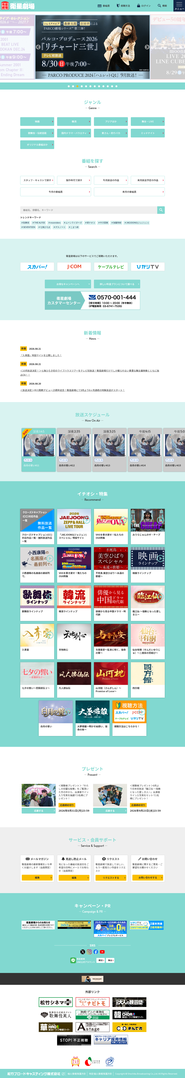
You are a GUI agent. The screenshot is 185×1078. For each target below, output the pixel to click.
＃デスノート (59, 227)
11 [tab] (112, 86)
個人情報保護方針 (76, 1073)
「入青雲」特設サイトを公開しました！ (41, 355)
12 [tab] (116, 86)
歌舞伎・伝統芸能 (37, 133)
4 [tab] (81, 86)
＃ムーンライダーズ (73, 223)
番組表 (106, 5)
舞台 (110, 960)
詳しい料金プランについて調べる (117, 284)
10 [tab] (107, 86)
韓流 (74, 121)
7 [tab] (94, 86)
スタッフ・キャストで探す (37, 180)
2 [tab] (73, 86)
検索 (164, 5)
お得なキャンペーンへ (68, 284)
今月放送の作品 (111, 180)
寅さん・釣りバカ (111, 133)
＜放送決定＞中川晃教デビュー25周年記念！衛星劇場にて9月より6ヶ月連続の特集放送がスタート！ (72, 390)
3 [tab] (77, 86)
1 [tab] (68, 86)
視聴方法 (125, 5)
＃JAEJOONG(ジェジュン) (136, 223)
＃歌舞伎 (25, 223)
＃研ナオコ (90, 223)
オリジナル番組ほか (37, 144)
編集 (37, 877)
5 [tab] (86, 86)
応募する (38, 810)
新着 (23, 348)
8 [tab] (99, 86)
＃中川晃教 (103, 223)
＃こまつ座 (74, 227)
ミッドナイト (148, 133)
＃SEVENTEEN (28, 227)
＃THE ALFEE (38, 223)
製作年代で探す (74, 180)
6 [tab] (90, 86)
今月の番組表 (56, 191)
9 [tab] (103, 86)
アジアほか (111, 121)
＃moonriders (54, 223)
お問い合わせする (148, 877)
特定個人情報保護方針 (100, 1073)
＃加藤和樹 (116, 223)
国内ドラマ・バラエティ (74, 133)
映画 (37, 121)
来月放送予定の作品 (147, 180)
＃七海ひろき (44, 227)
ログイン (146, 5)
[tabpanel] (92, 47)
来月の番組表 (129, 191)
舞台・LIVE (148, 121)
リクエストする (111, 877)
